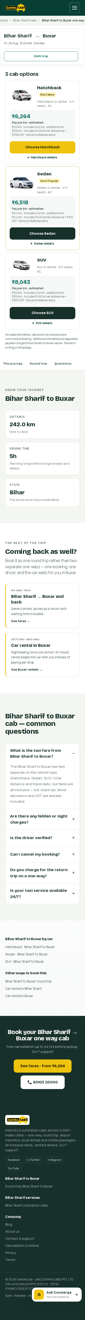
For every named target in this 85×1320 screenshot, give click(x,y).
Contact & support (19, 1238)
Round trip (38, 364)
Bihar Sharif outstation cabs (26, 1205)
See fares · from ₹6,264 (42, 1066)
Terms (10, 1259)
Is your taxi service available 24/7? (38, 893)
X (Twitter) (34, 1160)
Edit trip (41, 56)
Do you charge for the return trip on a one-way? (39, 872)
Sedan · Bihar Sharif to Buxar (26, 954)
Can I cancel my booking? (35, 854)
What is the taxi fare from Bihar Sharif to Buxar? (35, 753)
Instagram (54, 1160)
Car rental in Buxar (19, 996)
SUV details (44, 323)
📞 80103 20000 (42, 1082)
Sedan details (44, 243)
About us (12, 1231)
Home (4, 20)
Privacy (10, 1252)
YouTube (13, 1168)
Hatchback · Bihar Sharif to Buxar (30, 947)
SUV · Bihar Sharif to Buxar (24, 961)
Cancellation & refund (22, 1245)
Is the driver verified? (31, 837)
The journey (12, 364)
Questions (63, 364)
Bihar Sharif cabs (24, 20)
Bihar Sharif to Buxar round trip (28, 981)
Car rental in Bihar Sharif (23, 988)
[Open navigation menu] (74, 8)
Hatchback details (44, 157)
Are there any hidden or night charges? (39, 819)
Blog (8, 1224)
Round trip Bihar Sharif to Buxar (29, 1186)
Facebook (14, 1160)
